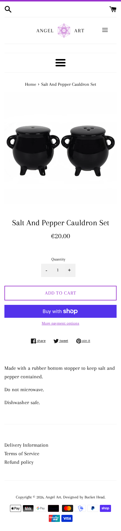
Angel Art (53, 497)
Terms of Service (21, 453)
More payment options (60, 323)
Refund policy (18, 462)
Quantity (58, 259)
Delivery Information (26, 445)
